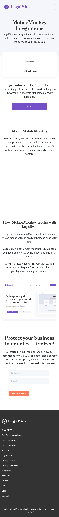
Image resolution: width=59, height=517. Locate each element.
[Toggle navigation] (51, 7)
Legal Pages (7, 455)
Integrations (7, 471)
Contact (5, 496)
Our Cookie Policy (9, 445)
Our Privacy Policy (9, 440)
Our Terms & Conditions (12, 435)
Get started (29, 107)
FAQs (4, 486)
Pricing (5, 481)
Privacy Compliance (10, 460)
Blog (4, 491)
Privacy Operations (10, 466)
